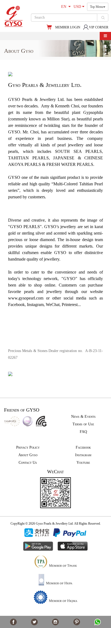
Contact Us (28, 463)
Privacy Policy (28, 447)
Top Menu (96, 7)
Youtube (83, 463)
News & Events (83, 417)
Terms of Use (83, 424)
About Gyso (27, 455)
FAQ (83, 432)
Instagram (83, 455)
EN (64, 7)
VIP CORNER (98, 27)
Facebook (83, 447)
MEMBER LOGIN (67, 27)
